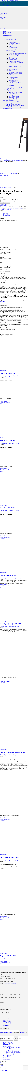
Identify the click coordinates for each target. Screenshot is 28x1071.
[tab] (5, 213)
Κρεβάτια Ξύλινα (13, 78)
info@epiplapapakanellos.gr (9, 983)
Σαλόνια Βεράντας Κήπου (14, 55)
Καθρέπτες (11, 85)
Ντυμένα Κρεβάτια (13, 81)
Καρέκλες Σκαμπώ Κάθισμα (15, 92)
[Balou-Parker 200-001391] (14, 503)
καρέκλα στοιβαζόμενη (5, 209)
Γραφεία (10, 46)
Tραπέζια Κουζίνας (13, 860)
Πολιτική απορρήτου (7, 1024)
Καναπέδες (8, 70)
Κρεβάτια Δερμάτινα (13, 77)
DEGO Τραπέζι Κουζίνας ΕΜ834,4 (10, 624)
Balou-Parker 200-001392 (7, 440)
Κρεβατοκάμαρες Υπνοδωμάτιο (16, 62)
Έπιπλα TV (8, 38)
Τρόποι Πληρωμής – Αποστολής (13, 103)
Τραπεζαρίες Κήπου (13, 58)
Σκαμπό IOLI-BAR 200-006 (8, 956)
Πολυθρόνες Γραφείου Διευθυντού (17, 49)
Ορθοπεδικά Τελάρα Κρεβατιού (16, 82)
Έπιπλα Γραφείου (10, 44)
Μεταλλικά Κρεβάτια (13, 80)
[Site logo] (10, 12)
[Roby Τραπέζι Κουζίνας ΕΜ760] (14, 853)
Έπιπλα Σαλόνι (9, 65)
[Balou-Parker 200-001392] (14, 436)
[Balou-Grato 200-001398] (14, 369)
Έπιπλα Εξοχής (9, 50)
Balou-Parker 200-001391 (7, 508)
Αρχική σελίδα (3, 160)
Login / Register (6, 1059)
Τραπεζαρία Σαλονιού (14, 96)
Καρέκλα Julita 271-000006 (8, 575)
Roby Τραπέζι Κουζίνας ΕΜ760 (9, 857)
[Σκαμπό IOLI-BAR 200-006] (14, 951)
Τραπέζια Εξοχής (12, 57)
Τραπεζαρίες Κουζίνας (14, 97)
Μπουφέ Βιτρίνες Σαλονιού (15, 66)
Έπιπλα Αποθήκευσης (11, 39)
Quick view (2, 403)
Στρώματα (8, 89)
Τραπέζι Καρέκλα (10, 90)
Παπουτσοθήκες (12, 42)
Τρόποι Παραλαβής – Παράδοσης (13, 104)
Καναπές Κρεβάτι (10, 74)
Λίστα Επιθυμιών (7, 1021)
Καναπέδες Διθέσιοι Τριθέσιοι (15, 73)
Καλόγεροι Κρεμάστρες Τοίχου (16, 87)
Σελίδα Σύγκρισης (7, 1022)
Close (1, 1062)
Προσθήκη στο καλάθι (5, 202)
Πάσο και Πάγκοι (13, 93)
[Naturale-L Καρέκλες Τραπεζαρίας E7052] (14, 715)
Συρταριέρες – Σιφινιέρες (14, 43)
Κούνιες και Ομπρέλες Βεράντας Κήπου (18, 53)
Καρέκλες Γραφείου (13, 47)
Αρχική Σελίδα (6, 1018)
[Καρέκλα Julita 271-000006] (14, 571)
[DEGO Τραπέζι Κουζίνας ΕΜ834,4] (14, 619)
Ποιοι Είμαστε (6, 1020)
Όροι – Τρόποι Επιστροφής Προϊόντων (15, 105)
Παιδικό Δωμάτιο (10, 88)
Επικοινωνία (6, 1025)
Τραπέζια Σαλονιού (13, 69)
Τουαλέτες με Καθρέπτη (14, 63)
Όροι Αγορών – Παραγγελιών (12, 101)
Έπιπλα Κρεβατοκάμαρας (11, 59)
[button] (5, 402)
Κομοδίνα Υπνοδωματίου (14, 61)
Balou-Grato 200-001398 (7, 373)
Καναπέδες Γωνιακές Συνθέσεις (16, 72)
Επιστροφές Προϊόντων (11, 1050)
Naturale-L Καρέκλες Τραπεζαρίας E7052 (12, 752)
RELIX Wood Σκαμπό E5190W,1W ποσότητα (12, 199)
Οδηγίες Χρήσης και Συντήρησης (13, 107)
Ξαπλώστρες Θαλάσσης (14, 54)
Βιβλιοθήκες (8, 36)
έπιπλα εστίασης (19, 160)
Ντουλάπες (11, 41)
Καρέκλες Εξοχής (13, 51)
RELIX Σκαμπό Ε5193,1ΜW (7, 187)
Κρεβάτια (8, 76)
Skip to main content (13, 0)
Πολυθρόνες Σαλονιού (14, 68)
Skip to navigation (4, 0)
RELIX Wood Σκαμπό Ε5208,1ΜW (8, 173)
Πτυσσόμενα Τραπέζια (14, 95)
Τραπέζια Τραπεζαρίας (14, 98)
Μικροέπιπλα (9, 84)
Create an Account (4, 1070)
